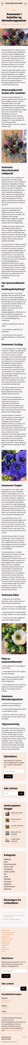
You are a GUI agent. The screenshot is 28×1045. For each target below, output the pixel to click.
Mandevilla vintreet (17, 813)
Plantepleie (7, 879)
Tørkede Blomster (9, 886)
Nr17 (5, 874)
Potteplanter (8, 881)
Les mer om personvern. (14, 1030)
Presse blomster (16, 819)
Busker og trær (8, 866)
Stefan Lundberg (10, 24)
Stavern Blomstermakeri (14, 3)
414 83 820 (5, 1008)
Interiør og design (9, 871)
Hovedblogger (8, 869)
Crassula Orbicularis (17, 825)
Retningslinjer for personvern (9, 1042)
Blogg (14, 10)
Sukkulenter (7, 884)
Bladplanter (7, 859)
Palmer (6, 876)
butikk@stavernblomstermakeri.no (13, 1013)
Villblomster (7, 889)
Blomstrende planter (10, 864)
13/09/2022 (22, 24)
